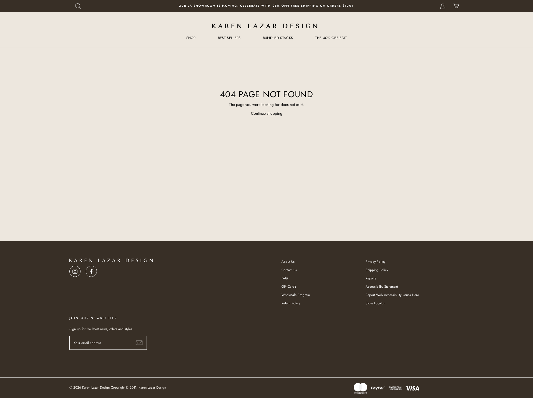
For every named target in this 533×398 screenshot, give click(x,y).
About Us (288, 261)
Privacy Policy (375, 261)
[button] (78, 6)
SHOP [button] (191, 37)
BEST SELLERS (229, 37)
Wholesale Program (295, 294)
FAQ (284, 278)
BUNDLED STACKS (278, 37)
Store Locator (375, 303)
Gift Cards (288, 286)
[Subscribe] (139, 342)
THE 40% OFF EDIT (331, 37)
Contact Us (289, 269)
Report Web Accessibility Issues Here (392, 294)
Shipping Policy (377, 269)
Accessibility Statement (382, 286)
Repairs (371, 278)
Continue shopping (266, 113)
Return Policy (290, 303)
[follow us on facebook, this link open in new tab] (91, 270)
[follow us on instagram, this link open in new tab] (75, 270)
